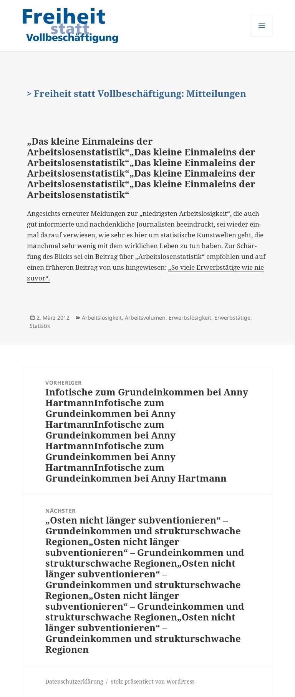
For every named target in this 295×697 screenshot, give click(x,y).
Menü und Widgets (261, 36)
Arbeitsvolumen (145, 317)
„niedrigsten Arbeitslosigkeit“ (184, 213)
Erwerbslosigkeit (190, 317)
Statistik (40, 325)
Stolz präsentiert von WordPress (152, 681)
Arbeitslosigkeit (102, 317)
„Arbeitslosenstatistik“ (170, 256)
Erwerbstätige (232, 317)
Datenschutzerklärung (74, 681)
